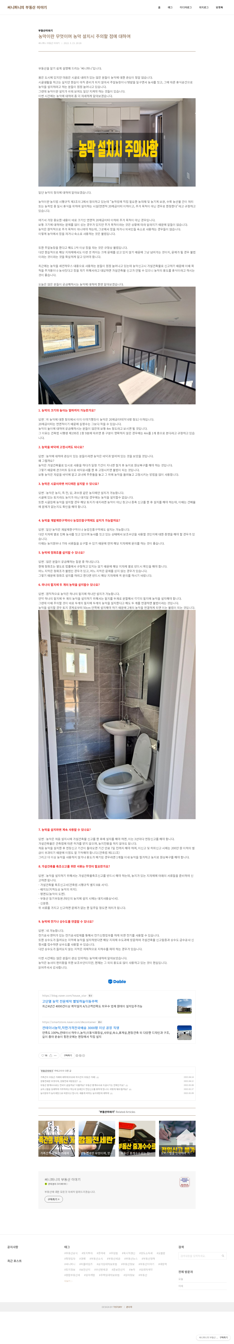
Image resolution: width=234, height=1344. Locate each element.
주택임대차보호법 (110, 1275)
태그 (170, 7)
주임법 (114, 1253)
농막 (133, 1269)
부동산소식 (97, 1258)
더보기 (67, 1280)
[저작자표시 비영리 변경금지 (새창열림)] (80, 1055)
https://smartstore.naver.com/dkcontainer (69, 1022)
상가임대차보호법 (107, 1264)
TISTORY (117, 1306)
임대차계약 (147, 1269)
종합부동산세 (73, 1275)
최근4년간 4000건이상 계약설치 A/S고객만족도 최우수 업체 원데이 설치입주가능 (92, 1006)
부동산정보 (129, 1264)
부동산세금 (114, 1258)
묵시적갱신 (129, 1253)
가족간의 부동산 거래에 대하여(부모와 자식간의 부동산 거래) (67, 1077)
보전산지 (85, 1269)
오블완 (161, 1253)
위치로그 (204, 7)
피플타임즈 (87, 1264)
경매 (83, 1258)
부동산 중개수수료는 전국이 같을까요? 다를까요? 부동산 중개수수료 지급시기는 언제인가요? (82, 1085)
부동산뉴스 (132, 1258)
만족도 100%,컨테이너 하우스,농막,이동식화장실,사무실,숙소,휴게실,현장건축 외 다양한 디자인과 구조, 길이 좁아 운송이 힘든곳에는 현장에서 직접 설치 (106, 1034)
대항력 (163, 1264)
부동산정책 (149, 1258)
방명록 (219, 7)
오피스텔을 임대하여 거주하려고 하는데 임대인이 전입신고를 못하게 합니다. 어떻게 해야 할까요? (84, 1089)
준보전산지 (119, 1269)
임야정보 (130, 1275)
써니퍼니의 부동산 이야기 (27, 7)
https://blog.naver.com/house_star (64, 995)
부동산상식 (72, 1253)
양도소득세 (147, 1253)
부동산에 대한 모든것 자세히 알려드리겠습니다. (70, 1192)
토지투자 (88, 1253)
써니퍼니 (70, 1264)
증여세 (101, 1253)
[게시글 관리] (55, 1055)
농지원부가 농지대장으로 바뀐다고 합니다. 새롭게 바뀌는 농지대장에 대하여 (74, 1093)
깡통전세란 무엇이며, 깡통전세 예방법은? (59, 1081)
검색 (223, 1255)
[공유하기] (50, 1055)
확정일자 (70, 1258)
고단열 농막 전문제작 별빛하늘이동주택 (70, 1001)
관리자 (129, 1306)
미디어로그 (186, 7)
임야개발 (90, 1275)
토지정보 (70, 1269)
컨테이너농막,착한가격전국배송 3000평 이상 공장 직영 (80, 1027)
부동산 (143, 1275)
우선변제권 (102, 1269)
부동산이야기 (47, 1070)
